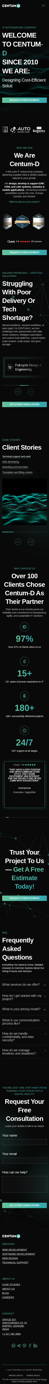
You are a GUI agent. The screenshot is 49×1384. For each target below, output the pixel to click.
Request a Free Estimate (24, 100)
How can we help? (14, 1172)
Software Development (18, 1254)
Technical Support (15, 1262)
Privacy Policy (16, 1375)
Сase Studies (11, 1284)
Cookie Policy (33, 1375)
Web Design (10, 1258)
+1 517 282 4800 (11, 1334)
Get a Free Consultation (24, 404)
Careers (8, 1297)
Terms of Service (26, 1381)
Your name (9, 1135)
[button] (18, 392)
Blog (5, 1293)
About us (8, 1288)
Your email (9, 1154)
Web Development (14, 1249)
